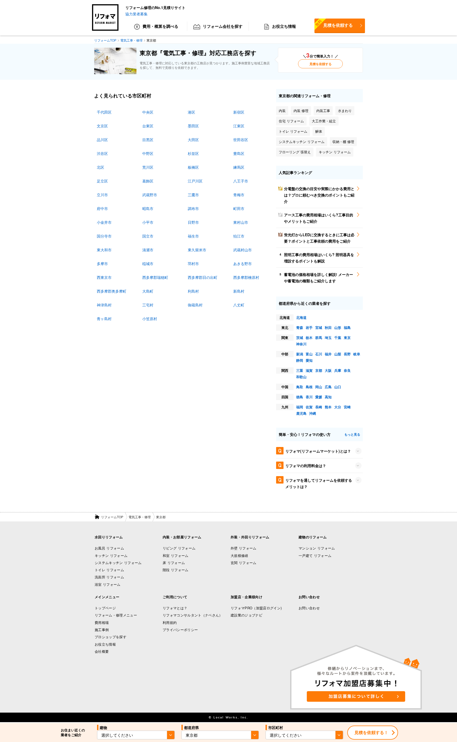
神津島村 (104, 304)
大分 (337, 406)
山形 (337, 327)
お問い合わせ (309, 607)
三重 (299, 370)
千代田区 (104, 112)
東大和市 (104, 249)
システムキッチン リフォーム (118, 562)
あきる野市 (242, 263)
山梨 (337, 353)
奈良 (347, 370)
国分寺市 (104, 236)
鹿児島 (301, 413)
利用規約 (170, 622)
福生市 (193, 236)
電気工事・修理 (140, 517)
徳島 (299, 396)
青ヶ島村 (104, 318)
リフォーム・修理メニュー (116, 615)
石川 (318, 353)
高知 (328, 396)
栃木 (309, 337)
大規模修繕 (239, 555)
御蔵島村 (195, 304)
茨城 (299, 337)
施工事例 (102, 629)
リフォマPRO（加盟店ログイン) (256, 607)
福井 (328, 353)
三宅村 (147, 304)
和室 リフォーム (176, 555)
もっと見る (352, 434)
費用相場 (102, 622)
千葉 (337, 337)
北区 (100, 167)
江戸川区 (195, 181)
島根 (309, 386)
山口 (337, 386)
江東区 (238, 125)
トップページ (105, 607)
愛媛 (318, 396)
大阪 (328, 370)
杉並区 (193, 153)
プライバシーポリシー (180, 629)
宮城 (318, 327)
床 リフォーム (174, 562)
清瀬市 (147, 249)
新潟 (299, 353)
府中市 (102, 208)
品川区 (102, 139)
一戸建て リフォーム (315, 555)
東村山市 (240, 222)
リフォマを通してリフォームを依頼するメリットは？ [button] (318, 483)
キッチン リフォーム (111, 555)
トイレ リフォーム (109, 569)
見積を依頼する (333, 23)
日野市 (193, 222)
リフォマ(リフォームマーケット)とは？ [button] (318, 451)
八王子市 (240, 181)
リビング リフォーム (179, 548)
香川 (309, 396)
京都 (318, 370)
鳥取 (299, 386)
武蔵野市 (149, 194)
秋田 (328, 327)
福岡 (299, 406)
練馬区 (238, 167)
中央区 (147, 112)
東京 (347, 337)
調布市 (193, 208)
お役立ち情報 (284, 26)
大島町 (147, 291)
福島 (347, 327)
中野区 (147, 153)
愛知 (309, 360)
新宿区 (238, 112)
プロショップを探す (110, 636)
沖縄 (312, 413)
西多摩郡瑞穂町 (155, 277)
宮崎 (347, 406)
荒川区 (147, 167)
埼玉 (328, 337)
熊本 (328, 406)
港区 (191, 112)
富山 (309, 353)
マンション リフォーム (317, 548)
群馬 (318, 337)
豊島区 (238, 153)
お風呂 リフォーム (109, 548)
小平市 (147, 222)
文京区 (102, 125)
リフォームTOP (112, 517)
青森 (299, 327)
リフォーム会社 (223, 26)
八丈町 (238, 304)
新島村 (238, 291)
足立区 (102, 181)
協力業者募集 (136, 13)
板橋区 (193, 167)
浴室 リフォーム (108, 584)
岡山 (318, 386)
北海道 (301, 317)
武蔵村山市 (242, 249)
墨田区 (193, 125)
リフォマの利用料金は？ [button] (305, 465)
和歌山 (301, 376)
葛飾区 (147, 181)
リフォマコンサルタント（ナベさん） (193, 615)
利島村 (193, 291)
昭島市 (147, 208)
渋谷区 (102, 153)
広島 (328, 386)
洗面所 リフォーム (109, 576)
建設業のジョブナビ (246, 615)
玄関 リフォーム (244, 562)
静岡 (299, 360)
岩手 (309, 327)
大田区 (193, 139)
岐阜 (356, 353)
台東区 (147, 125)
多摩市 (102, 263)
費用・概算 (160, 26)
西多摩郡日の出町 (202, 277)
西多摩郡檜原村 (246, 277)
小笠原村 (149, 318)
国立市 (147, 236)
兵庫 (337, 370)
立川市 (102, 194)
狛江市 (238, 236)
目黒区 (147, 139)
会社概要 (102, 651)
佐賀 (309, 406)
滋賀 (309, 370)
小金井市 (104, 222)
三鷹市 (193, 194)
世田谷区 (240, 139)
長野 (347, 353)
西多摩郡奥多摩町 (111, 291)
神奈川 (301, 343)
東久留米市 (197, 249)
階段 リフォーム (176, 569)
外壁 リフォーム (244, 548)
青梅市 (238, 194)
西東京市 (104, 277)
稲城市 (147, 263)
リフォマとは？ (175, 607)
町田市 (238, 208)
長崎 (318, 406)
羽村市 (193, 263)
